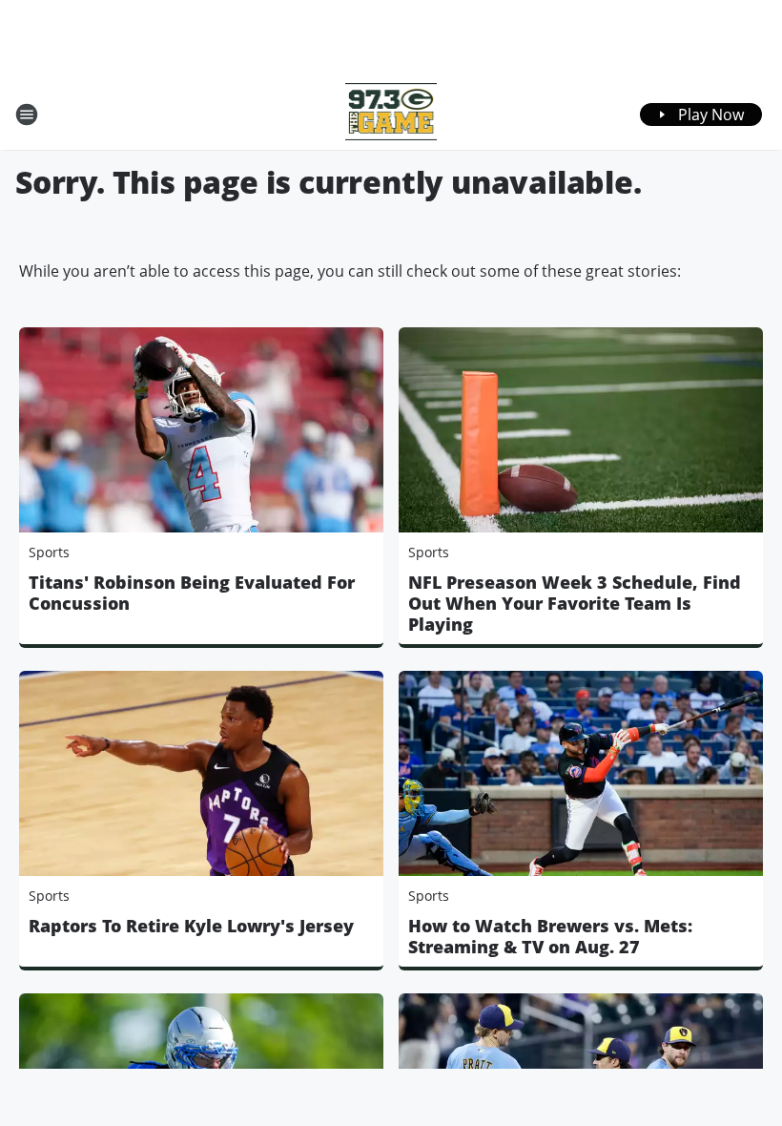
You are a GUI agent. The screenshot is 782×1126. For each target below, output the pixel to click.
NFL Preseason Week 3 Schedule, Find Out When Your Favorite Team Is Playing (574, 603)
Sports (49, 552)
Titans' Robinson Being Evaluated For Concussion (192, 593)
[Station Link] (391, 114)
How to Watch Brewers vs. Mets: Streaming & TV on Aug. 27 (550, 936)
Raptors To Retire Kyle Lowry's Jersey (191, 925)
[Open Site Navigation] (26, 114)
